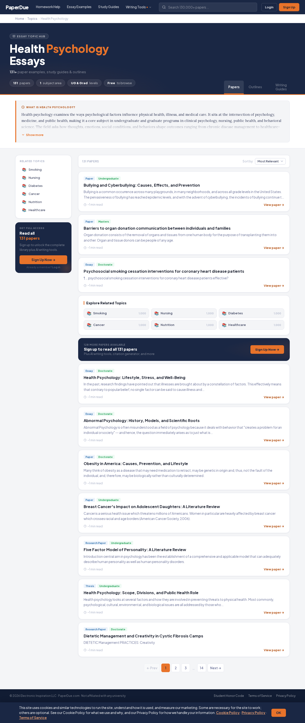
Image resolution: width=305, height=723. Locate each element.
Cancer (31, 193)
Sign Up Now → (43, 260)
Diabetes (32, 185)
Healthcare (34, 210)
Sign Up (289, 7)
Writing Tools (136, 7)
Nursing (31, 177)
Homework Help (48, 7)
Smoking (32, 169)
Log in (56, 267)
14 (201, 668)
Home (19, 18)
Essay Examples (79, 7)
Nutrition (32, 201)
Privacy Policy (253, 712)
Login (269, 7)
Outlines (255, 87)
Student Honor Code (229, 696)
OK (278, 713)
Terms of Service (33, 717)
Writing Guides (281, 87)
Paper (17, 7)
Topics (32, 18)
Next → (215, 668)
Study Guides (108, 7)
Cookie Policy (228, 712)
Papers (233, 87)
